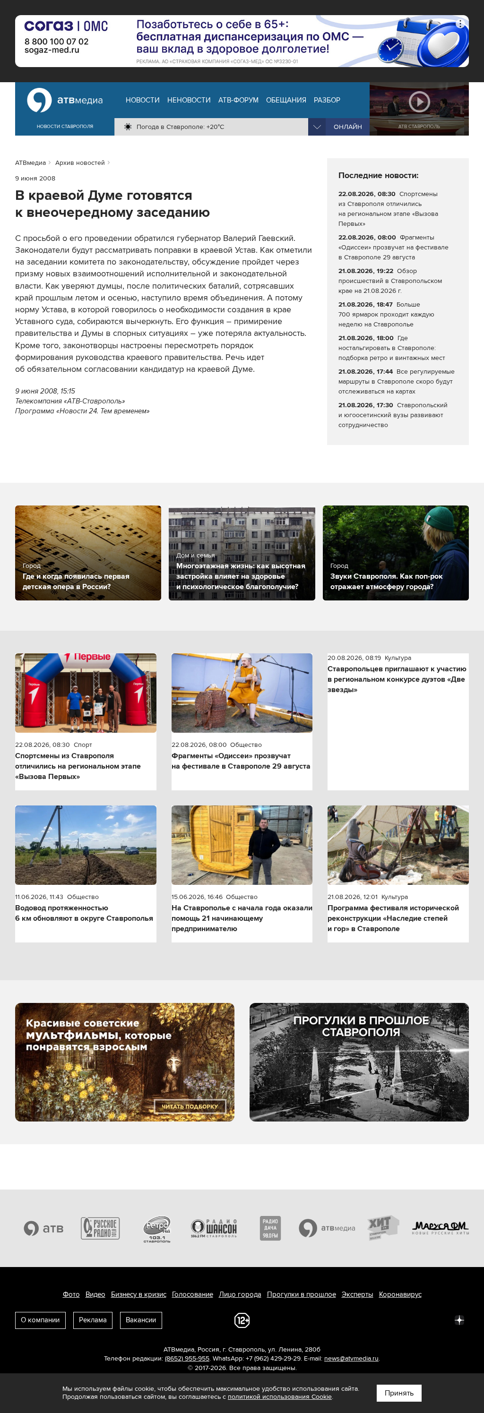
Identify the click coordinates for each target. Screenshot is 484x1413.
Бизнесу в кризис (138, 1294)
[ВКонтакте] (334, 1319)
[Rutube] (438, 1319)
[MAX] (397, 1319)
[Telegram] (355, 1319)
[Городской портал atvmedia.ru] (327, 1228)
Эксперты (357, 1294)
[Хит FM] (383, 1228)
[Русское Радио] (100, 1228)
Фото (71, 1294)
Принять (399, 1393)
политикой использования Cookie (280, 1397)
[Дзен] (459, 1319)
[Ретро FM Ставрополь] (157, 1228)
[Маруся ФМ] (440, 1228)
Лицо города (240, 1294)
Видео (95, 1294)
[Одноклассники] (376, 1319)
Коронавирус (400, 1294)
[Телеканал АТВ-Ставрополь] (43, 1228)
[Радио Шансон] (213, 1228)
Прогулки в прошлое (301, 1294)
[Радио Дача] (270, 1228)
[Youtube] (417, 1319)
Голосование (192, 1294)
